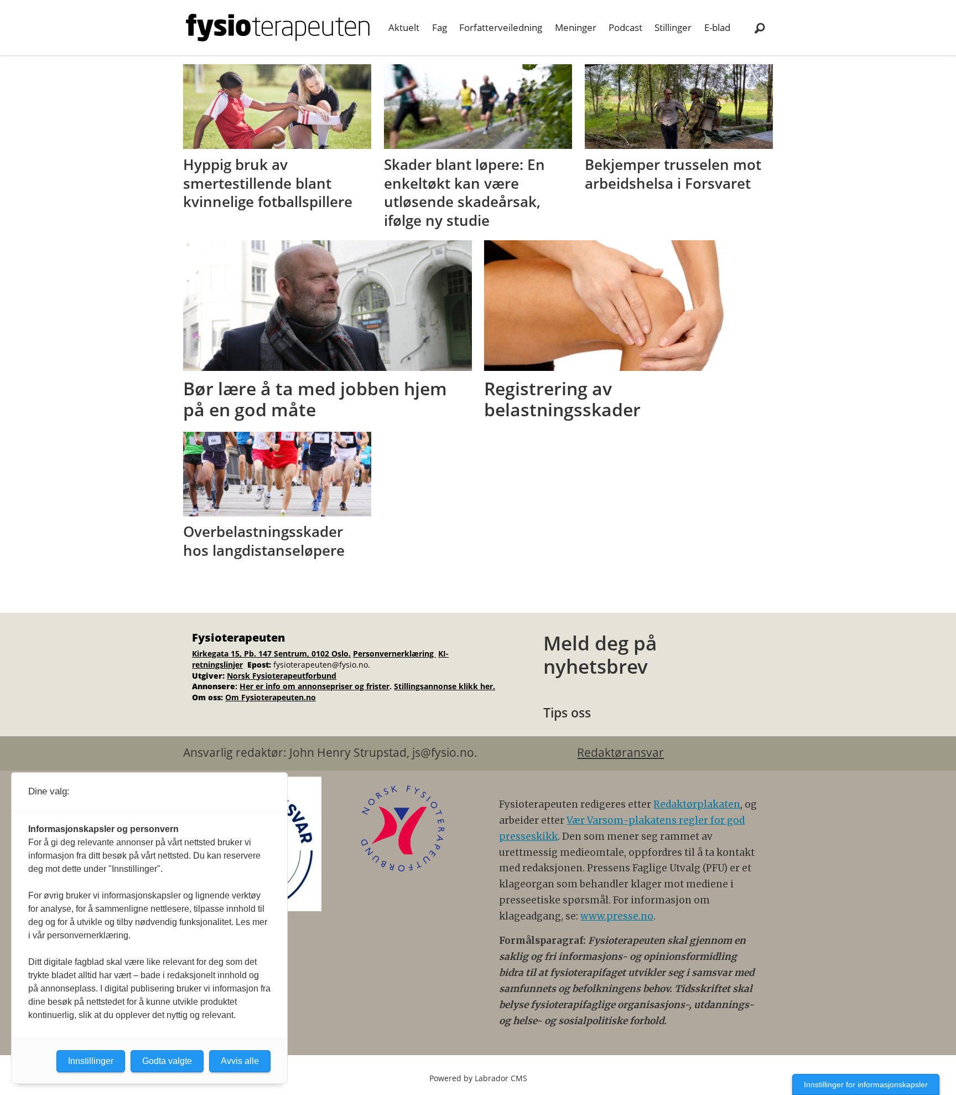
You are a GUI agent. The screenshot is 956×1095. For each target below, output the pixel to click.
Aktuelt (403, 27)
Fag (439, 27)
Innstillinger (90, 1061)
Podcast (625, 27)
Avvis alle (240, 1061)
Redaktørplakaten (696, 804)
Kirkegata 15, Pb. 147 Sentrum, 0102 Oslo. (271, 653)
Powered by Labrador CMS (478, 1078)
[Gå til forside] (278, 28)
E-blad (717, 27)
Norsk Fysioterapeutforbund (281, 675)
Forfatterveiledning (500, 27)
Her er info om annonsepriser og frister (314, 686)
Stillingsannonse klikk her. (444, 686)
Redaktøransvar (620, 752)
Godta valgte (167, 1061)
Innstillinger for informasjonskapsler (866, 1084)
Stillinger (673, 27)
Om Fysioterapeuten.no (270, 697)
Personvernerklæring (394, 653)
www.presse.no (616, 916)
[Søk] (759, 27)
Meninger (575, 27)
